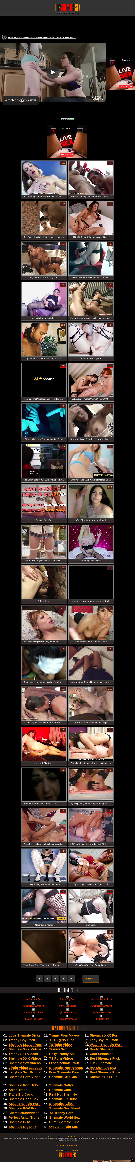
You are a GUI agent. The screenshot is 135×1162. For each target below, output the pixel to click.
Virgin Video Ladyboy (25, 1067)
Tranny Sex (58, 1049)
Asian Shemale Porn (24, 1103)
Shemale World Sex (64, 1117)
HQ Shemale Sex (103, 1067)
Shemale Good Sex (23, 1099)
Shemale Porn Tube (24, 1085)
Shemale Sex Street (64, 1108)
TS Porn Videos (61, 1058)
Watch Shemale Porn (106, 1044)
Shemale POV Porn (23, 1108)
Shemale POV (19, 1122)
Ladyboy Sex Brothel (25, 1072)
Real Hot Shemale (63, 1094)
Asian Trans (18, 1090)
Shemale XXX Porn (104, 1035)
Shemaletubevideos (24, 1113)
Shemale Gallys (61, 1085)
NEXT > (90, 978)
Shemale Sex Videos (25, 1063)
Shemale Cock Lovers (58, 1091)
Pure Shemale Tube (64, 1122)
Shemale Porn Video (24, 1077)
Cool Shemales (101, 1054)
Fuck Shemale (101, 1063)
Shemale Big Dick (22, 1127)
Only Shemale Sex (63, 1127)
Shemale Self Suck (64, 1077)
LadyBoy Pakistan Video (101, 1041)
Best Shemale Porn (105, 1072)
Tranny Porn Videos (64, 1035)
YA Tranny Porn (61, 1113)
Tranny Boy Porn (22, 1040)
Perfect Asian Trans (24, 1117)
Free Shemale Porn (64, 1063)
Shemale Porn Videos (66, 1067)
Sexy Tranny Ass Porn (60, 1055)
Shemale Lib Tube (63, 1099)
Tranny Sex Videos (23, 1054)
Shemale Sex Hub (103, 1077)
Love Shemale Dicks (24, 1035)
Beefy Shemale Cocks (99, 1050)
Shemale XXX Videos (25, 1049)
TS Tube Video (60, 1044)
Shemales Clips (61, 1103)
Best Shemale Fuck (105, 1058)
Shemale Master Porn (25, 1044)
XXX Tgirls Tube (61, 1040)
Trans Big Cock (21, 1094)
